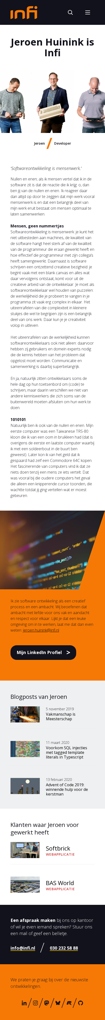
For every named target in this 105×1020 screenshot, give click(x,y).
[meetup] (69, 1003)
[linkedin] (24, 1003)
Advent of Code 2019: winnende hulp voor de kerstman (67, 789)
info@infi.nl (22, 948)
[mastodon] (47, 1003)
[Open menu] (87, 12)
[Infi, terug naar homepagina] (23, 12)
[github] (80, 1003)
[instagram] (35, 1003)
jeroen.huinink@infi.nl (41, 630)
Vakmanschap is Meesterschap (60, 716)
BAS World (60, 883)
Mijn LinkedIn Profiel (39, 652)
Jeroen (39, 143)
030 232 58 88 (64, 948)
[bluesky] (58, 1003)
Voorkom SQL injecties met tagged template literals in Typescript (66, 752)
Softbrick (58, 848)
